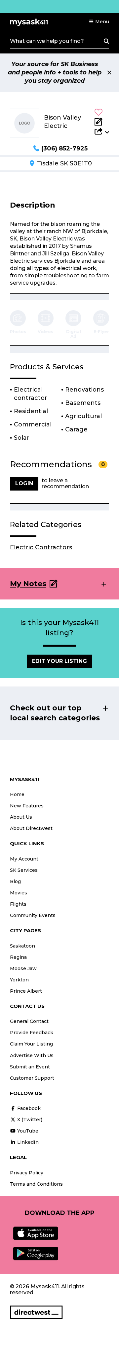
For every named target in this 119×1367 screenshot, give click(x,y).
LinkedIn (27, 1142)
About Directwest (31, 828)
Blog (15, 881)
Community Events (33, 915)
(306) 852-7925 (64, 148)
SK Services (24, 870)
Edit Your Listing (59, 661)
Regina (18, 957)
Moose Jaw (23, 968)
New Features (27, 806)
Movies (18, 893)
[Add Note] (102, 122)
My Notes (28, 584)
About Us (21, 817)
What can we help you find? (47, 41)
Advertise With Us (32, 1055)
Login (24, 483)
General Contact (29, 1021)
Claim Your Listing (31, 1044)
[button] (99, 21)
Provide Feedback (31, 1033)
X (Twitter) (29, 1120)
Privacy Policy (26, 1173)
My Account (24, 859)
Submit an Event (30, 1067)
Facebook (28, 1108)
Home (17, 794)
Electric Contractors (41, 547)
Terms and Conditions (36, 1184)
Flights (18, 904)
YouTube (27, 1131)
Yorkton (19, 980)
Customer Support (32, 1078)
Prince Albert (26, 991)
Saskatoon (22, 946)
